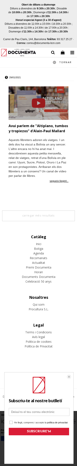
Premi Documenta (38, 267)
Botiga (38, 249)
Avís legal (38, 337)
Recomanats (38, 258)
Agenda (38, 253)
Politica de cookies (39, 342)
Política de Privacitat (39, 346)
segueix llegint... (59, 181)
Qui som (38, 304)
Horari (38, 272)
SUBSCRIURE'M (39, 431)
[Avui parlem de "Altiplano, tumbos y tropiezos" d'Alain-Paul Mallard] (38, 103)
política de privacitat (57, 422)
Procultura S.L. (39, 309)
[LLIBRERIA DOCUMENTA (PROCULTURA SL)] (18, 53)
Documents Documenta (38, 277)
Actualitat (38, 263)
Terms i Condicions (38, 332)
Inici (38, 244)
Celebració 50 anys (38, 281)
